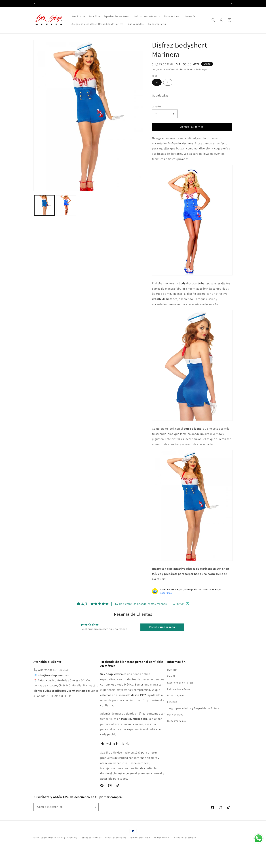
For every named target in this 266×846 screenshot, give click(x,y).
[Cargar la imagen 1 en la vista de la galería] (44, 205)
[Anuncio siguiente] (231, 3)
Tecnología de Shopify (66, 837)
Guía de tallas (160, 95)
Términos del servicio (140, 837)
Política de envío (161, 837)
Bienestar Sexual (177, 721)
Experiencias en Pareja (180, 682)
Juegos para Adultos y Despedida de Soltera (193, 708)
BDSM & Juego (175, 695)
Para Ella (172, 670)
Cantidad (156, 106)
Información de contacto (185, 837)
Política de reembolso (91, 837)
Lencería (172, 701)
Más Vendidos (175, 714)
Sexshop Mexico (48, 837)
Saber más (166, 593)
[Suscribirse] (94, 807)
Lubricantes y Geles (178, 689)
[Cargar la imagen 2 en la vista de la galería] (66, 205)
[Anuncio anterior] (35, 3)
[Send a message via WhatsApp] (258, 838)
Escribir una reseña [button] (162, 627)
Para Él (171, 676)
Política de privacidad (115, 837)
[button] (77, 16)
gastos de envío (164, 69)
